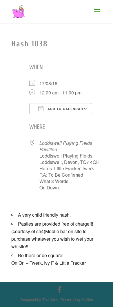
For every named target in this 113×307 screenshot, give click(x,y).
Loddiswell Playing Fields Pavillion (65, 146)
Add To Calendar (64, 109)
